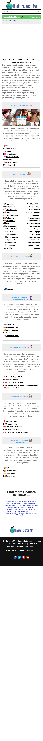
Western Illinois (10, 505)
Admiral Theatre (12, 380)
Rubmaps (9, 289)
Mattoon (19, 503)
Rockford (8, 502)
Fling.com (9, 146)
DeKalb (28, 513)
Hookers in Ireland (19, 544)
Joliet (24, 505)
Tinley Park (25, 511)
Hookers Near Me (9, 21)
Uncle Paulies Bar (12, 388)
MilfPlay (9, 151)
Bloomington (16, 502)
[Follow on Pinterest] (23, 557)
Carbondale (26, 502)
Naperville (30, 505)
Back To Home (36, 17)
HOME (8, 550)
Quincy (24, 515)
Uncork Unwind (11, 421)
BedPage (10, 232)
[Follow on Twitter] (19, 557)
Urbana (34, 513)
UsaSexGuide (11, 226)
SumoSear (11, 245)
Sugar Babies (11, 154)
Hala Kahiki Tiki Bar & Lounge (17, 432)
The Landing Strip (12, 429)
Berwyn (8, 513)
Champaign (9, 509)
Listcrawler (10, 207)
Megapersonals (12, 327)
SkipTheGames (12, 215)
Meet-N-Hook (11, 148)
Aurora (18, 505)
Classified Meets (12, 336)
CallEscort (11, 240)
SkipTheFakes (11, 210)
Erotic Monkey (12, 237)
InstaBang (9, 159)
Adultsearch (10, 221)
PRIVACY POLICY (31, 550)
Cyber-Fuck (10, 165)
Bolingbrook (23, 509)
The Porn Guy (11, 204)
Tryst (8, 213)
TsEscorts (10, 218)
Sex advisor (11, 243)
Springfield (32, 503)
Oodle (8, 333)
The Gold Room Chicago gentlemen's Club (22, 385)
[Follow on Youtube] (27, 557)
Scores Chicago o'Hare (14, 382)
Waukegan (31, 507)
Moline (18, 515)
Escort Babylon (12, 229)
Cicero (16, 509)
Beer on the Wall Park (14, 427)
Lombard (22, 513)
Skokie (9, 511)
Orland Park (16, 511)
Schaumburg (32, 509)
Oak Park (15, 513)
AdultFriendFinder (12, 157)
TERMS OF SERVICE (18, 550)
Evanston (23, 507)
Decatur (33, 502)
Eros (7, 223)
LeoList (9, 248)
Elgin (36, 505)
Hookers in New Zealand (25, 546)
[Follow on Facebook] (15, 557)
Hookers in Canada (25, 541)
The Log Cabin (11, 424)
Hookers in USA (9, 541)
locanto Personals (13, 330)
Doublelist (10, 325)
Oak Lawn (32, 511)
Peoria (25, 503)
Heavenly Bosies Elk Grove (16, 377)
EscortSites (11, 234)
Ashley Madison (11, 162)
